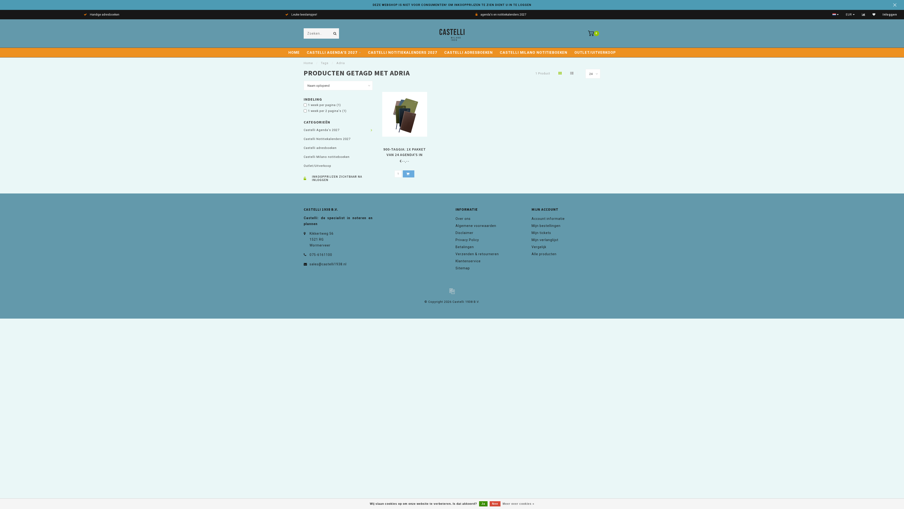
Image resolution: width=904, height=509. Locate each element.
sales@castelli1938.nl (328, 264)
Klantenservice (468, 261)
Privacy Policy (467, 240)
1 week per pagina (324, 105)
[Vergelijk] (863, 14)
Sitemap (463, 268)
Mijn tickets (541, 233)
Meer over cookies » (518, 503)
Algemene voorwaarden (476, 226)
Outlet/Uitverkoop (595, 52)
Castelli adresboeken (468, 52)
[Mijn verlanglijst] (874, 14)
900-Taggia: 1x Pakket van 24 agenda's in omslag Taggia (404, 154)
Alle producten (544, 254)
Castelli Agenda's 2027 (332, 52)
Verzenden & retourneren (477, 254)
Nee (495, 503)
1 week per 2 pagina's (327, 111)
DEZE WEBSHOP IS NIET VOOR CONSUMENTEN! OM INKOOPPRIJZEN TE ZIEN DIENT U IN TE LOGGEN (452, 5)
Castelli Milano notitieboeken (533, 52)
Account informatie (548, 219)
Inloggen (890, 14)
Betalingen (465, 247)
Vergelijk (539, 247)
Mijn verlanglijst (545, 240)
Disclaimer (464, 233)
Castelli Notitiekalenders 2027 (402, 52)
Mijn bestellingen (546, 226)
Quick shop (406, 147)
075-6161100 (321, 255)
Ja (483, 503)
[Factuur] (452, 291)
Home (294, 52)
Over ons (463, 219)
